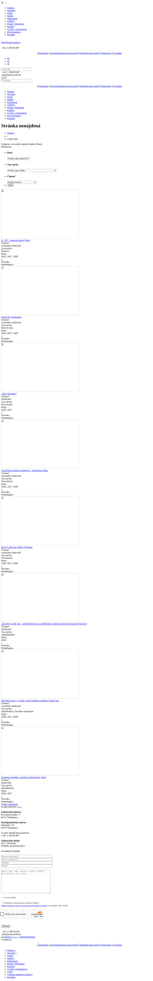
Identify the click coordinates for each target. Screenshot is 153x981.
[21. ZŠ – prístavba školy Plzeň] (40, 237)
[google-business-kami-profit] (63, 53)
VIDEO (11, 21)
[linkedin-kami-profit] (89, 53)
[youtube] (117, 53)
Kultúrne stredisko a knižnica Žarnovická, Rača (23, 777)
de (8, 58)
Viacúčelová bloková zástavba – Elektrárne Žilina (24, 470)
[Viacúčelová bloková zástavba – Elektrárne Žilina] (40, 468)
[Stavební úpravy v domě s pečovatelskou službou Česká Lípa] (40, 698)
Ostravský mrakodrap (11, 317)
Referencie (12, 18)
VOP (10, 972)
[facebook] (42, 53)
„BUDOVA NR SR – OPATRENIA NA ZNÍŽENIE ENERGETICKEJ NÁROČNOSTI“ (44, 624)
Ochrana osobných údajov (20, 974)
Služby (10, 16)
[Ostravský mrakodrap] (40, 314)
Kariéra (10, 26)
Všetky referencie (9, 804)
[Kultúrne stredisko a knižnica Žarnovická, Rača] (40, 774)
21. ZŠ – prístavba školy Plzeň (15, 240)
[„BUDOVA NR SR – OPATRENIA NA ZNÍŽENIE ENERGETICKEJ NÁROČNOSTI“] (40, 621)
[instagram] (106, 53)
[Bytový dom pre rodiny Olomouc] (40, 544)
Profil (9, 13)
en (8, 61)
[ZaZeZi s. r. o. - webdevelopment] (18, 937)
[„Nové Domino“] (40, 391)
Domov (10, 8)
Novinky (11, 10)
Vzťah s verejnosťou (17, 29)
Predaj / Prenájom (15, 24)
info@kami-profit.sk (10, 42)
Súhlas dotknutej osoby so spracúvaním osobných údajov (24, 905)
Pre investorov (14, 32)
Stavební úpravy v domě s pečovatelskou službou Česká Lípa (30, 700)
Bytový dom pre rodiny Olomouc (17, 547)
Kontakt (11, 34)
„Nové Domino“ (9, 394)
